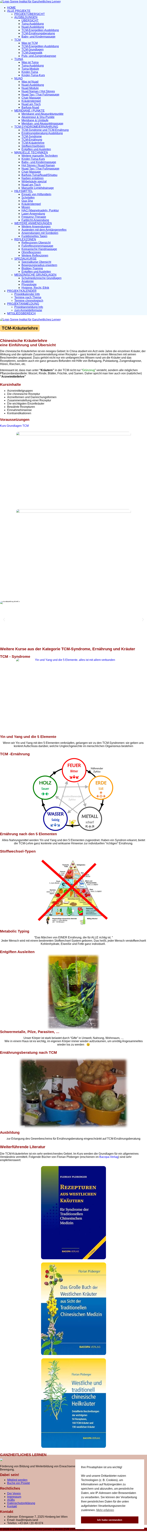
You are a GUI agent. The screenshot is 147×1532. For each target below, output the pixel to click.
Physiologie (29, 284)
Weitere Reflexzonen (35, 255)
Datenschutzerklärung (21, 1503)
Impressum (14, 1496)
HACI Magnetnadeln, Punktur (40, 210)
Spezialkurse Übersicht (36, 261)
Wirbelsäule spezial (34, 181)
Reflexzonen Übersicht (36, 242)
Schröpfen (28, 197)
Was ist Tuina (30, 62)
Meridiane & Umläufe (35, 120)
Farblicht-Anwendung (35, 220)
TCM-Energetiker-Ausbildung (40, 30)
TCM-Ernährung (32, 139)
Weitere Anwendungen (36, 226)
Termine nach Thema (27, 297)
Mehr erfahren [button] (105, 1510)
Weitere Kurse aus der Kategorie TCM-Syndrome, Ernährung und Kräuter (67, 649)
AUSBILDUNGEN (25, 17)
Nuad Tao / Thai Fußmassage (40, 94)
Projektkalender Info (27, 294)
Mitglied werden (17, 1479)
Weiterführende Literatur (22, 1147)
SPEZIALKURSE (25, 258)
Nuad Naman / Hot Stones (38, 91)
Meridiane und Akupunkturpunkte (42, 113)
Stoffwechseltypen (33, 146)
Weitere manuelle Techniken (40, 155)
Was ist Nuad (30, 81)
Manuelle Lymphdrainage (38, 187)
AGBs (11, 1499)
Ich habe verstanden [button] (109, 1519)
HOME (11, 7)
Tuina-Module (30, 68)
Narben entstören (33, 178)
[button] (4, 619)
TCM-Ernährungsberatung (38, 33)
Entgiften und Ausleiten (36, 149)
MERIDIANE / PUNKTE (29, 110)
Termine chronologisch (28, 300)
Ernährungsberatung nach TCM (28, 1052)
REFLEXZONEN (25, 239)
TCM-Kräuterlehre (33, 142)
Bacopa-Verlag (108, 1156)
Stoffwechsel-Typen (18, 851)
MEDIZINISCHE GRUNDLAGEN (35, 274)
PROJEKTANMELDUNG (23, 303)
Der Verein (14, 1493)
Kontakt (12, 1506)
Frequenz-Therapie (34, 216)
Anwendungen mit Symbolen (40, 232)
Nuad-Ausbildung (33, 26)
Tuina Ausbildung (33, 23)
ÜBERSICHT (30, 20)
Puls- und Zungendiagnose (39, 55)
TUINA (18, 59)
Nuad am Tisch (31, 104)
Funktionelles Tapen (34, 236)
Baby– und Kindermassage (39, 162)
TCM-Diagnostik (32, 52)
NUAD (18, 78)
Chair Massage (31, 97)
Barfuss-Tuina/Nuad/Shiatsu (39, 175)
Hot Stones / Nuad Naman (38, 165)
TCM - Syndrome (15, 656)
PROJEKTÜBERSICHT (29, 14)
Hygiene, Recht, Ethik (35, 287)
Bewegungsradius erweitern (39, 265)
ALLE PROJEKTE (18, 10)
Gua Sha (27, 200)
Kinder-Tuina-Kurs (33, 75)
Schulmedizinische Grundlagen (41, 278)
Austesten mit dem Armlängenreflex (44, 229)
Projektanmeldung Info (28, 307)
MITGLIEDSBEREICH (21, 313)
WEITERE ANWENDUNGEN (33, 223)
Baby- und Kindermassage (38, 36)
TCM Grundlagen (33, 49)
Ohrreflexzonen (31, 252)
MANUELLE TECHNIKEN (31, 152)
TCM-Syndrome (32, 136)
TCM (17, 39)
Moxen (26, 207)
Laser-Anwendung (33, 213)
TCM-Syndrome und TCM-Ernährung (45, 129)
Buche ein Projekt (18, 1483)
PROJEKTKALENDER (22, 290)
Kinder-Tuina (30, 72)
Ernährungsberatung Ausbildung (42, 133)
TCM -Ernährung (15, 754)
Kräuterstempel (31, 100)
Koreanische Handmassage (39, 249)
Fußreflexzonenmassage (37, 245)
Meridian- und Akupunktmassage (42, 123)
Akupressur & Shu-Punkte (38, 117)
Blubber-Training (32, 268)
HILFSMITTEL (23, 191)
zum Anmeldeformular (28, 310)
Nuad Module (30, 88)
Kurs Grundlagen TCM (14, 425)
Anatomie (28, 281)
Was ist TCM (30, 43)
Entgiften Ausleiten (17, 952)
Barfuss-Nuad (30, 107)
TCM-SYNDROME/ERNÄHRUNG (36, 126)
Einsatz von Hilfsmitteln (36, 194)
